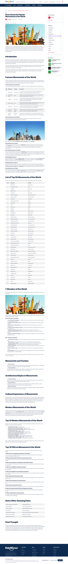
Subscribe (58, 538)
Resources (40, 5)
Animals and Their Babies (10, 514)
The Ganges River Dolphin (26, 516)
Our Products (20, 5)
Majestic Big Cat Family (10, 516)
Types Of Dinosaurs (25, 510)
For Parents (27, 5)
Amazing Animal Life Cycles (27, 508)
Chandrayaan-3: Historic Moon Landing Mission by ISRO (57, 67)
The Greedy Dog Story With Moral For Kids (56, 60)
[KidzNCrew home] (9, 2)
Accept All (60, 560)
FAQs (43, 554)
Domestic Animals (9, 508)
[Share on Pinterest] (13, 23)
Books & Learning (34, 552)
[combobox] (25, 2)
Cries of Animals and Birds (27, 506)
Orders (44, 550)
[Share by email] (15, 23)
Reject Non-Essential (53, 560)
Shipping (44, 549)
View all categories (51, 52)
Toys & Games (34, 550)
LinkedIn (54, 554)
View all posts (50, 20)
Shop (15, 5)
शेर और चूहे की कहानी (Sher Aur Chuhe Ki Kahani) (56, 71)
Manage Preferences (45, 560)
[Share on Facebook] (9, 23)
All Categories (8, 5)
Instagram (54, 550)
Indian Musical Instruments (10, 512)
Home (6, 10)
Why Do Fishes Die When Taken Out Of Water (30, 512)
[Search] (33, 2)
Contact (23, 554)
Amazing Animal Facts (26, 504)
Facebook (54, 549)
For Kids (33, 5)
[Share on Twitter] (11, 23)
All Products (34, 549)
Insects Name (8, 510)
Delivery (44, 552)
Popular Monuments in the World (11, 504)
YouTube (54, 552)
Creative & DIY (34, 554)
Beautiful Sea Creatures (26, 514)
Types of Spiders (9, 506)
